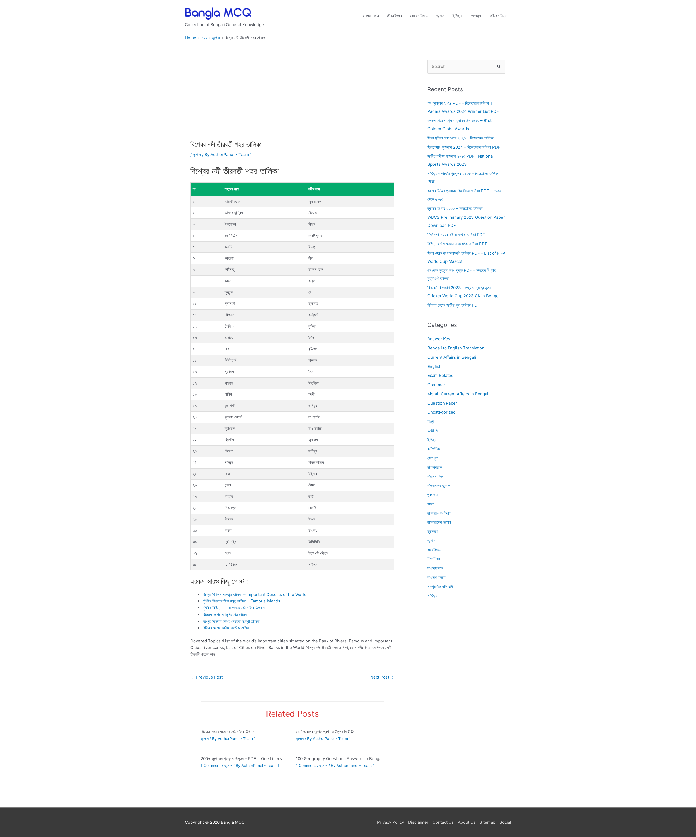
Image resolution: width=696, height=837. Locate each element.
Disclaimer (418, 822)
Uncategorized (441, 412)
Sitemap (487, 822)
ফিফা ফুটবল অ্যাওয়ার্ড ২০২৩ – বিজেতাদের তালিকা (460, 137)
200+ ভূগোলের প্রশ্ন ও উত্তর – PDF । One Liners (241, 758)
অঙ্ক (430, 421)
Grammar (436, 384)
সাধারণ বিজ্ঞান (419, 15)
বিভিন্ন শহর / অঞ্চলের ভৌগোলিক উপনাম (227, 731)
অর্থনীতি (432, 430)
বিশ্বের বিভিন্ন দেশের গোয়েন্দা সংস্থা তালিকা (231, 621)
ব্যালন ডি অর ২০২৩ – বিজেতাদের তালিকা (455, 208)
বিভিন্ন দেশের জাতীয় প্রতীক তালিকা (226, 627)
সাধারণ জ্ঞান (371, 15)
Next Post (382, 677)
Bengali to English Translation (455, 348)
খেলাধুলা (476, 15)
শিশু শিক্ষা (433, 559)
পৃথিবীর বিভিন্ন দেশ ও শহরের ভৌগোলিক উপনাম (234, 607)
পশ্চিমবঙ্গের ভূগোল (438, 485)
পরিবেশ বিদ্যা (498, 15)
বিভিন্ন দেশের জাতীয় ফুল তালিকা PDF (453, 305)
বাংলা (430, 504)
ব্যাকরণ (432, 531)
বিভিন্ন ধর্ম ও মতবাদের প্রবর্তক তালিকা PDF (457, 243)
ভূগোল (440, 15)
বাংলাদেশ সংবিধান (439, 513)
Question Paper (442, 403)
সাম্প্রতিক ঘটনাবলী (440, 586)
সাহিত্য (432, 595)
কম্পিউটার (433, 449)
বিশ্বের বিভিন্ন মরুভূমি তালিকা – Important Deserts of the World (254, 594)
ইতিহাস (458, 15)
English (434, 366)
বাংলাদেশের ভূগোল (439, 522)
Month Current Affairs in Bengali (458, 393)
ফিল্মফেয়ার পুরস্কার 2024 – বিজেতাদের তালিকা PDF (463, 147)
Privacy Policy (390, 822)
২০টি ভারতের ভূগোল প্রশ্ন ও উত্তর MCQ (325, 731)
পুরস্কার (432, 494)
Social (505, 822)
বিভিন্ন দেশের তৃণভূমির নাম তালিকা (225, 614)
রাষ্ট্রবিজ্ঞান (434, 549)
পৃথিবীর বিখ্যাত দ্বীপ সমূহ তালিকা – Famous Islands (241, 601)
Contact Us (443, 822)
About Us (467, 822)
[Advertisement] (292, 100)
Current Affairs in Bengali (451, 357)
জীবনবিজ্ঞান (394, 15)
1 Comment (211, 765)
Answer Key (438, 339)
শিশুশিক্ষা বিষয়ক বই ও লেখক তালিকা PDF (456, 234)
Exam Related (440, 375)
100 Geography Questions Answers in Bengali (340, 758)
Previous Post (207, 677)
